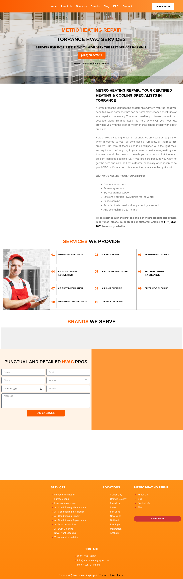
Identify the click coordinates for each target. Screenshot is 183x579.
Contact (127, 6)
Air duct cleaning (112, 288)
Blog (106, 6)
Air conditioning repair (115, 271)
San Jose (115, 511)
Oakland (114, 520)
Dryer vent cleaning (156, 288)
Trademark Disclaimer (111, 575)
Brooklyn (115, 524)
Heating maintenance (157, 254)
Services (81, 6)
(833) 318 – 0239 (86, 556)
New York (115, 516)
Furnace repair (110, 254)
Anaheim (114, 532)
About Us (66, 6)
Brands (95, 6)
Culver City (116, 494)
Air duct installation (70, 288)
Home (53, 6)
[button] (2, 338)
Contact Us (144, 503)
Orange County (118, 498)
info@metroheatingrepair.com (93, 560)
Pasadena (115, 503)
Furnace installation (70, 254)
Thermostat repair (112, 302)
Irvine (113, 507)
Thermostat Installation (72, 302)
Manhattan (116, 528)
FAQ (116, 6)
